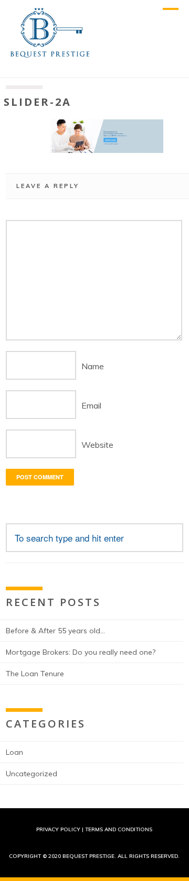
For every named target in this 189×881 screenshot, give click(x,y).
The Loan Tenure (35, 673)
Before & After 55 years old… (55, 630)
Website (97, 444)
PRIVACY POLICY (58, 829)
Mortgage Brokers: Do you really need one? (80, 652)
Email (91, 405)
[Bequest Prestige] (49, 52)
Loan (14, 752)
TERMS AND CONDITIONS (118, 829)
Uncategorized (31, 773)
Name (92, 366)
